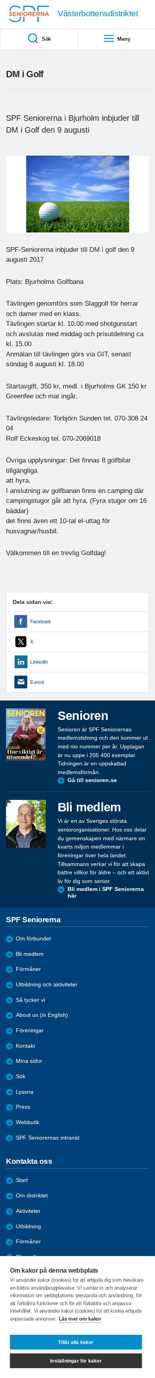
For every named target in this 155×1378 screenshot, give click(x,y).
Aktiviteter (28, 1211)
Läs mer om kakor (80, 1319)
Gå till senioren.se (92, 780)
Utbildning (28, 1227)
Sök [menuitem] (46, 39)
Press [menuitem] (23, 1107)
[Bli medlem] (26, 823)
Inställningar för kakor (76, 1361)
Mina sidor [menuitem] (29, 1061)
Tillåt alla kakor (75, 1342)
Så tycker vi (30, 1000)
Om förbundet (33, 939)
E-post (36, 682)
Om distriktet (32, 1196)
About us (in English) (42, 1015)
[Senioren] (26, 734)
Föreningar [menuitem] (30, 1031)
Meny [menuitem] (123, 39)
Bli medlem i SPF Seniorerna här (106, 892)
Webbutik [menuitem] (27, 1122)
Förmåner (28, 969)
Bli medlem (30, 954)
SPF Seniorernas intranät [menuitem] (47, 1138)
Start (22, 1180)
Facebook (40, 621)
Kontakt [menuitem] (25, 1046)
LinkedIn (39, 662)
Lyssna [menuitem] (24, 1092)
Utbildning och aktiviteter (47, 985)
